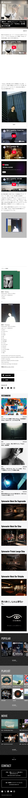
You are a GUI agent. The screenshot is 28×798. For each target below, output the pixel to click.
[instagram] (14, 388)
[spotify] (2, 388)
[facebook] (8, 388)
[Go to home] (6, 2)
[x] (5, 388)
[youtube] (11, 388)
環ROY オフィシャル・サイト (8, 366)
